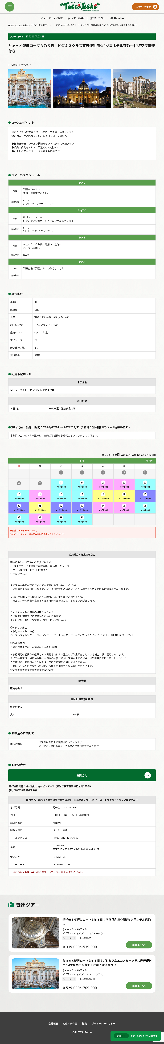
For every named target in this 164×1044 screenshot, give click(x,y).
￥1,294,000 (103, 496)
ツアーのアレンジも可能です (137, 1035)
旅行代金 (26, 65)
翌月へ (149, 460)
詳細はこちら (139, 945)
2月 (142, 454)
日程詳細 (13, 65)
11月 (128, 454)
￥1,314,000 (145, 496)
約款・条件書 (70, 1023)
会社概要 (53, 1023)
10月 (123, 454)
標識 (84, 1023)
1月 (138, 454)
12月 (133, 454)
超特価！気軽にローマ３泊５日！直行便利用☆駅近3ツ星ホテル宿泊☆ (106, 921)
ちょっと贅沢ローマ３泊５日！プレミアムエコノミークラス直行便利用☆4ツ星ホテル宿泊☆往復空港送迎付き (107, 962)
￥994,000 (61, 484)
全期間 (152, 454)
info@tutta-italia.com (65, 837)
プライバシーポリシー (104, 1023)
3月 (147, 454)
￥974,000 (103, 484)
